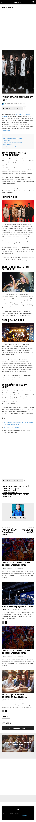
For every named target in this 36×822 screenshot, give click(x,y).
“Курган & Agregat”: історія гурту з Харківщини (27, 530)
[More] (24, 108)
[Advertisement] (18, 29)
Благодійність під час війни (10, 147)
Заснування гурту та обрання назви (12, 138)
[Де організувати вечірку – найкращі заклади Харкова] (18, 681)
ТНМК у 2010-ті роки (8, 144)
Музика (10, 7)
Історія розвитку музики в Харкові (18, 606)
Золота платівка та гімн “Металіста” (12, 142)
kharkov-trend (7, 130)
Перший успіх (6, 140)
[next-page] (6, 622)
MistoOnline (25, 815)
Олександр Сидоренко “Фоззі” (11, 492)
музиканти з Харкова (9, 490)
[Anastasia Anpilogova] (3, 104)
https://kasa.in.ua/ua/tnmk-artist (12, 427)
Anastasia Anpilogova (11, 103)
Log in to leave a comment (18, 728)
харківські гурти (7, 496)
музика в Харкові (14, 488)
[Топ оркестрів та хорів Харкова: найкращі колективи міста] (18, 549)
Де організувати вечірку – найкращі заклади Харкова (14, 695)
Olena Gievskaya (11, 568)
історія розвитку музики (10, 486)
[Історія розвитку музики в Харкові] (18, 593)
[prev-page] (3, 622)
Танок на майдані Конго (9, 494)
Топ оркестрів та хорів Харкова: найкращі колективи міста (16, 563)
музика (5, 488)
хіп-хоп (26, 494)
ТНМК (20, 494)
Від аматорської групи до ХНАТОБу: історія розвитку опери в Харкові (9, 531)
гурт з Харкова (23, 486)
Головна (4, 7)
